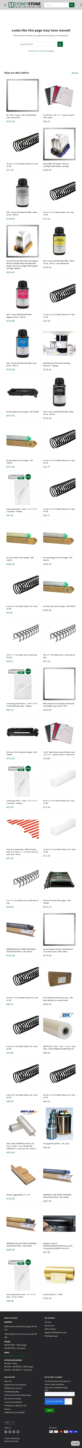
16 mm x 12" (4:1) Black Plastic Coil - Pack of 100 (59, 461)
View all (75, 73)
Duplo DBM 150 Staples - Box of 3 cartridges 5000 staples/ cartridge (56, 165)
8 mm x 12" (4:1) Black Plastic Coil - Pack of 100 (58, 213)
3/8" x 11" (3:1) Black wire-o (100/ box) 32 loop (59, 656)
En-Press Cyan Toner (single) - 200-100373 (59, 606)
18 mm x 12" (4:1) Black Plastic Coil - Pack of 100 (22, 999)
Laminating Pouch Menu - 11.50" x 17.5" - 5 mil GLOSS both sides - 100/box (22, 704)
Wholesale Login (51, 1336)
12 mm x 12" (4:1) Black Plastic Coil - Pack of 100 (59, 315)
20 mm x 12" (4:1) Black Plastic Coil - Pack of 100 (59, 1096)
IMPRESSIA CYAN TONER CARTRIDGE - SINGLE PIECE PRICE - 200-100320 (57, 1196)
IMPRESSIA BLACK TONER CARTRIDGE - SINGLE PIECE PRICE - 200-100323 (21, 950)
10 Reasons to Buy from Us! (15, 1405)
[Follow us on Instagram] (13, 1431)
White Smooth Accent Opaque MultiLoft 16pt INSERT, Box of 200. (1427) (58, 704)
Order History (50, 1329)
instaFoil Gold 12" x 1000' (53, 1294)
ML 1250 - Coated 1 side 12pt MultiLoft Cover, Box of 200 (21, 116)
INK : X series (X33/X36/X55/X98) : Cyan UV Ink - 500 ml (21, 364)
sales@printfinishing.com (14, 1356)
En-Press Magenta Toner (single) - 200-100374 (58, 559)
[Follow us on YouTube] (17, 1431)
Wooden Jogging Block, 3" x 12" (18, 1195)
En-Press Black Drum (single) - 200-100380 (22, 412)
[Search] (71, 5)
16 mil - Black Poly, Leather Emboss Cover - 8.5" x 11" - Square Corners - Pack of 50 (59, 753)
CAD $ (7, 1422)
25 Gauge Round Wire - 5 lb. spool (56, 1143)
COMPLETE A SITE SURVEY (14, 1412)
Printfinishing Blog (11, 1392)
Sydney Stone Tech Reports (15, 1385)
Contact (48, 1322)
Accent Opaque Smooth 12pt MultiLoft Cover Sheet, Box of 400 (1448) (58, 950)
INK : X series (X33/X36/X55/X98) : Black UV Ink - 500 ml (58, 413)
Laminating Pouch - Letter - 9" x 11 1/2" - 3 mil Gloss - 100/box (22, 802)
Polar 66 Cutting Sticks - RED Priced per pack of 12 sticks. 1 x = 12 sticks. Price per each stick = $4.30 (22, 851)
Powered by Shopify (11, 1441)
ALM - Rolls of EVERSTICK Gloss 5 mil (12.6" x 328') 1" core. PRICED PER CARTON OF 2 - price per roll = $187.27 (21, 1146)
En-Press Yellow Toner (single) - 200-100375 (20, 559)
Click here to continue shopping (41, 51)
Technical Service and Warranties (17, 1395)
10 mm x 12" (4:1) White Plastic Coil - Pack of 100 (59, 850)
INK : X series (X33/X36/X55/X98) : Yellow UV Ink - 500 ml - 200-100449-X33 (58, 262)
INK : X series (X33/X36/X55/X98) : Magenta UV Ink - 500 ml (19, 315)
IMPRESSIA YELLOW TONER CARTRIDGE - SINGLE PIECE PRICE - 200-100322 (21, 1244)
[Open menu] (5, 5)
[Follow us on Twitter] (9, 1431)
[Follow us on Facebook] (5, 1431)
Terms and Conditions (13, 1402)
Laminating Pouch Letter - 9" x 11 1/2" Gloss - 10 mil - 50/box (21, 1295)
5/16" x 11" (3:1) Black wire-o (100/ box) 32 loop (21, 656)
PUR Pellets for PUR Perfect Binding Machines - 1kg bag (56, 364)
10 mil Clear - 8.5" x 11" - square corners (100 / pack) (58, 116)
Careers (7, 1409)
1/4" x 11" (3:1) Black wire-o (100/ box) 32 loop (22, 901)
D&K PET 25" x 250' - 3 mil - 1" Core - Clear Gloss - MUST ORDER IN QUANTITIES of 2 (59, 1047)
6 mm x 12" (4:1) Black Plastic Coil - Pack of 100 (21, 607)
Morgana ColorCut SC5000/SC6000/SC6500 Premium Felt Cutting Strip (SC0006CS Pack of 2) (57, 1245)
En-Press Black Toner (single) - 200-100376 (19, 461)
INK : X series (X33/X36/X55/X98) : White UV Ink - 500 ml (21, 213)
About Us (8, 1381)
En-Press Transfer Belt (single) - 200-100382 (57, 901)
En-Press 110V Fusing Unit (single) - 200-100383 (21, 753)
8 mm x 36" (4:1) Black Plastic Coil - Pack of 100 (21, 1096)
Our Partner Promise (12, 1398)
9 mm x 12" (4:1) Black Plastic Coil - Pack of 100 (21, 1047)
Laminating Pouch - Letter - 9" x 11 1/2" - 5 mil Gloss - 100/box (22, 510)
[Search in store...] (60, 44)
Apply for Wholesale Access (56, 1332)
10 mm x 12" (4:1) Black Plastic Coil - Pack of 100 (22, 165)
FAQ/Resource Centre (13, 1388)
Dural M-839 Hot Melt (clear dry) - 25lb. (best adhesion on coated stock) (58, 999)
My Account (49, 1325)
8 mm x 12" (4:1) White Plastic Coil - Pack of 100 (58, 802)
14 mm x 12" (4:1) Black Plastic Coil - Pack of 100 (59, 510)
